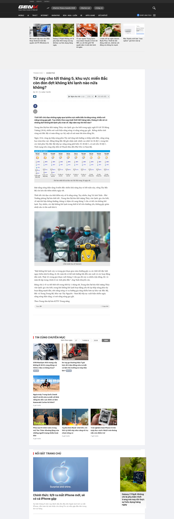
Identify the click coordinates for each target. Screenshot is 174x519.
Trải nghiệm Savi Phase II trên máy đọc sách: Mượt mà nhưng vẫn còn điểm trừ (104, 430)
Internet (44, 15)
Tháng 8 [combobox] (85, 340)
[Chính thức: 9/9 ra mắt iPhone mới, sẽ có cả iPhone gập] (60, 474)
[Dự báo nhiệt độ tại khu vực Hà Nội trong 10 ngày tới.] (72, 164)
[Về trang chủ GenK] (28, 8)
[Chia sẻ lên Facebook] (35, 106)
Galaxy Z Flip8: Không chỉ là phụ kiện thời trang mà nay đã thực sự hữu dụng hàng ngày (133, 499)
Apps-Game (90, 15)
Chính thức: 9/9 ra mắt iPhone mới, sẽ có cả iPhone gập (59, 496)
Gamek (32, 1)
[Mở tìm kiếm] (154, 8)
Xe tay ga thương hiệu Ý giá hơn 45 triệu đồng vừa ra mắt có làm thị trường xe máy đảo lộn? (74, 367)
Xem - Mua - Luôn (70, 15)
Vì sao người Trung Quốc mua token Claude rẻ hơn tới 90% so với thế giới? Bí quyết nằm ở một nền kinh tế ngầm (87, 43)
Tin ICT (35, 15)
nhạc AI (100, 8)
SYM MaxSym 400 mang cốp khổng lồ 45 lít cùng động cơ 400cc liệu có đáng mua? (45, 365)
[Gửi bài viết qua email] (34, 97)
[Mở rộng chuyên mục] (154, 15)
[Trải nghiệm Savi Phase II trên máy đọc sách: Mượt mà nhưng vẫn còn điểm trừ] (104, 417)
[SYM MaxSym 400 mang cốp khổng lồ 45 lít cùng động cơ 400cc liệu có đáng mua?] (46, 352)
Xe (81, 15)
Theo (72, 306)
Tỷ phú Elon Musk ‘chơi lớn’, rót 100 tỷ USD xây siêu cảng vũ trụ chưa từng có (75, 430)
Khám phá (56, 15)
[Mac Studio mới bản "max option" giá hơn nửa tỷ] (133, 30)
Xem (106, 340)
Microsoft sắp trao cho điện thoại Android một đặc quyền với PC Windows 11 (40, 41)
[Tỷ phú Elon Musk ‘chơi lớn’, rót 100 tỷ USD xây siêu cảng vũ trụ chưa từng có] (75, 417)
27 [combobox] (76, 340)
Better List (86, 8)
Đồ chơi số (102, 15)
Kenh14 (39, 1)
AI (28, 15)
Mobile (21, 15)
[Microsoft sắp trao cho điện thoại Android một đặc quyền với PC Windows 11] (40, 30)
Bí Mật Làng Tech (145, 15)
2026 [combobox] (96, 340)
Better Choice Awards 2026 (64, 8)
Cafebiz (46, 1)
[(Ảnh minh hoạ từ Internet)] (72, 236)
